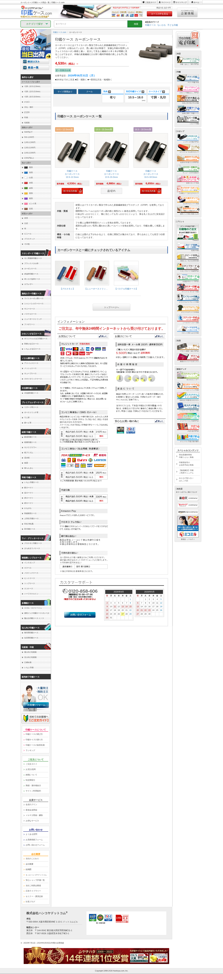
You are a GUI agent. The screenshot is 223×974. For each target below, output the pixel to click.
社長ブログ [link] (30, 901)
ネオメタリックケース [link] (33, 379)
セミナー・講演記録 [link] (34, 896)
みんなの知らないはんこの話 (186, 479)
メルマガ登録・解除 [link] (34, 815)
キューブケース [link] (30, 373)
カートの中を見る (159, 14)
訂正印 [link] (27, 112)
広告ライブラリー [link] (33, 891)
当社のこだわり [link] (32, 858)
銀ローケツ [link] (28, 488)
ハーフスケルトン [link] (31, 594)
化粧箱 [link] (27, 123)
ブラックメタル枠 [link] (31, 263)
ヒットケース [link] (29, 578)
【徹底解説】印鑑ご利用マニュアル (186, 471)
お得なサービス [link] (32, 821)
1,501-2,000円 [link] (29, 148)
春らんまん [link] (28, 468)
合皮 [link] (26, 223)
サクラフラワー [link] (30, 447)
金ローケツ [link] (28, 493)
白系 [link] (31, 178)
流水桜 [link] (27, 458)
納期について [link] (31, 775)
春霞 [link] (26, 463)
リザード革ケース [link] (31, 407)
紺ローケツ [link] (28, 503)
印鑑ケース (150, 25)
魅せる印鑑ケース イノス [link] (34, 618)
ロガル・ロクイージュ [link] (33, 608)
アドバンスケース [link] (31, 363)
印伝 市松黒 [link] (28, 524)
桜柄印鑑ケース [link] (30, 442)
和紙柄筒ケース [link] (30, 513)
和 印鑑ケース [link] (29, 529)
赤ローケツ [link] (28, 498)
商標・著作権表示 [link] (33, 785)
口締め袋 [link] (27, 662)
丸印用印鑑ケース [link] (31, 638)
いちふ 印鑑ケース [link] (31, 482)
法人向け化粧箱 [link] (30, 657)
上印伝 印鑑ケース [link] (31, 518)
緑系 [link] (31, 188)
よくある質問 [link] (31, 834)
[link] (72, 161)
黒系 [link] (31, 167)
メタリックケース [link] (31, 573)
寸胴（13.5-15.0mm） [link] (32, 91)
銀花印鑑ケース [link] (30, 437)
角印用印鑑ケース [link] (31, 633)
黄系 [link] (31, 193)
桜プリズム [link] (28, 453)
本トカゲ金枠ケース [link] (32, 279)
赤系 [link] (31, 183)
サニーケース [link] (29, 309)
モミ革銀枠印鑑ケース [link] (33, 258)
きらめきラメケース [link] (32, 548)
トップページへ (111, 307)
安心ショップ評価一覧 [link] (35, 880)
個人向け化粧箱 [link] (30, 652)
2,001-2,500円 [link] (29, 153)
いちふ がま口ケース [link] (32, 349)
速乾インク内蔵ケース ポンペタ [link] (36, 613)
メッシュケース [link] (30, 368)
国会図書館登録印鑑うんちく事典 (186, 456)
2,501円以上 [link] (29, 158)
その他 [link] (27, 244)
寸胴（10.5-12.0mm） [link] (32, 86)
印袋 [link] (26, 117)
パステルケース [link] (30, 314)
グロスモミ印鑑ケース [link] (33, 543)
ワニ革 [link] (27, 418)
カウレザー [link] (28, 284)
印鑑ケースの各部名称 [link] (35, 745)
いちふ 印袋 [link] (28, 667)
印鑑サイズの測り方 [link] (34, 739)
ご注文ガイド (150, 2)
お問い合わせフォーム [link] (35, 845)
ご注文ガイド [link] (31, 764)
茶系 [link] (31, 209)
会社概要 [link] (29, 864)
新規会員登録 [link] (31, 810)
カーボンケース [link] (30, 269)
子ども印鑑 (172, 25)
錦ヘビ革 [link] (27, 423)
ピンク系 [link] (32, 203)
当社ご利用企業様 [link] (33, 885)
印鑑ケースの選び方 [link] (34, 734)
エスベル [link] (27, 568)
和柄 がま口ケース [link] (31, 344)
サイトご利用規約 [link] (33, 791)
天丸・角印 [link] (28, 107)
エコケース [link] (28, 588)
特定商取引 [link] (30, 780)
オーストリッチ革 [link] (31, 412)
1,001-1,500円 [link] (29, 142)
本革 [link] (26, 218)
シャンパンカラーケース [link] (34, 304)
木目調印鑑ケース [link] (31, 393)
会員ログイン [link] (31, 804)
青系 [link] (31, 172)
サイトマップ (181, 2)
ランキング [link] (30, 750)
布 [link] (25, 229)
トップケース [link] (29, 583)
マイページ (165, 2)
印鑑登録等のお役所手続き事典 (186, 463)
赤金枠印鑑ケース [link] (31, 274)
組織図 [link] (28, 869)
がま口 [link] (27, 102)
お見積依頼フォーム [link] (34, 839)
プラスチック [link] (29, 239)
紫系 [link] (31, 198)
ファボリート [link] (29, 324)
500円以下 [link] (28, 132)
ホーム (196, 2)
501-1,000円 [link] (29, 137)
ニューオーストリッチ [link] (33, 319)
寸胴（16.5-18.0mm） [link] (32, 97)
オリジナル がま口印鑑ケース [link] (35, 339)
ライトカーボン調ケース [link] (34, 298)
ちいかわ (161, 25)
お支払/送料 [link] (31, 769)
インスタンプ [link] (29, 563)
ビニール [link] (27, 234)
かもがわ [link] (27, 508)
